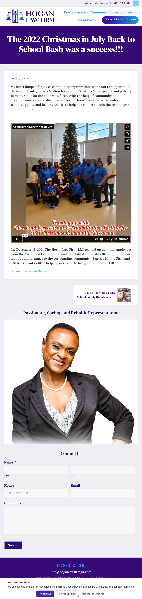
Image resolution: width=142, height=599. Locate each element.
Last (74, 475)
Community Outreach (36, 271)
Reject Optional (67, 593)
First (7, 475)
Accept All (45, 593)
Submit (13, 545)
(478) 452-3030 (71, 565)
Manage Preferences (93, 593)
